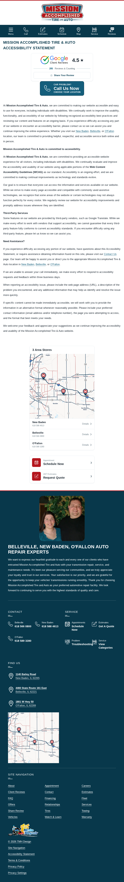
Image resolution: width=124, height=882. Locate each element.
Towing (85, 810)
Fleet (84, 798)
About (11, 785)
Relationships (52, 804)
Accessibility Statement (21, 854)
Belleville (95, 131)
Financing (50, 798)
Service (94, 34)
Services (87, 804)
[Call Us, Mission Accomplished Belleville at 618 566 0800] (20, 624)
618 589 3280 (38, 447)
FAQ (10, 798)
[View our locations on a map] (33, 737)
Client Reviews (16, 792)
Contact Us (110, 254)
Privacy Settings (17, 872)
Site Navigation (16, 847)
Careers (86, 785)
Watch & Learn (53, 817)
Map (79, 34)
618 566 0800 (38, 436)
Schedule (61, 34)
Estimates (42, 34)
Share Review (16, 810)
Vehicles (13, 817)
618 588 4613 (38, 425)
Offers (11, 804)
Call (26, 34)
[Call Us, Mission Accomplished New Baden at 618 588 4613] (47, 624)
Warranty (87, 817)
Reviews (112, 34)
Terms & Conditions (19, 860)
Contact (49, 792)
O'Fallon (109, 131)
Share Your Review (64, 75)
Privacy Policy (16, 866)
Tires (47, 810)
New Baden (82, 131)
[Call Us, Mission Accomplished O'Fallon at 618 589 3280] (20, 639)
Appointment (52, 785)
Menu (11, 34)
